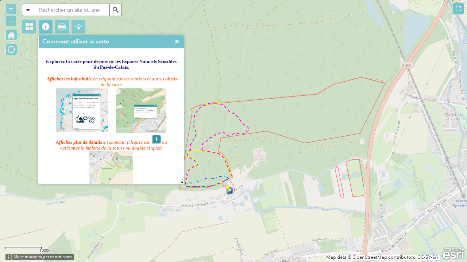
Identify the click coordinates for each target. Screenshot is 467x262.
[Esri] (453, 253)
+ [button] (10, 8)
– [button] (11, 20)
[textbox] (71, 10)
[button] (29, 26)
